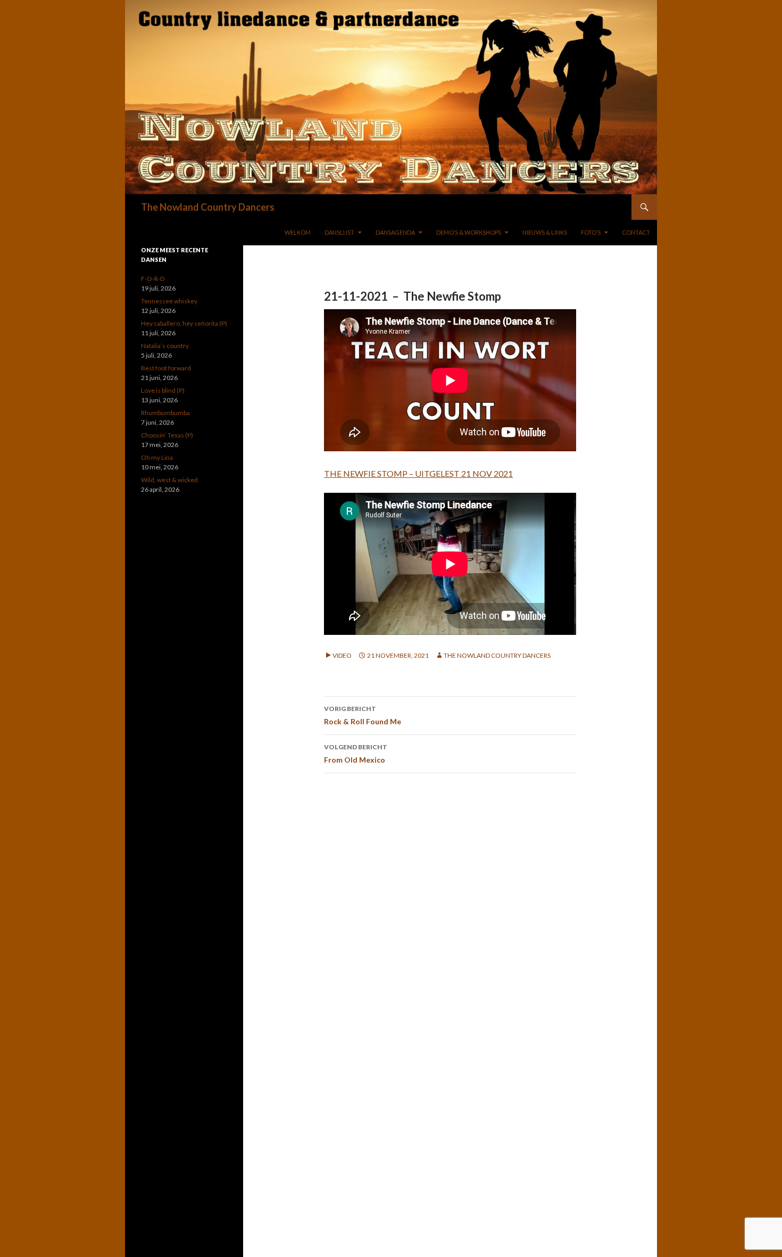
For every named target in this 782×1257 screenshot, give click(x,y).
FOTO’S (591, 232)
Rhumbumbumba (165, 413)
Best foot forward (166, 368)
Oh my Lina (157, 457)
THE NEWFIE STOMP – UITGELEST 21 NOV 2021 (418, 473)
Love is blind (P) (163, 390)
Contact (636, 232)
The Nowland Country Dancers (207, 207)
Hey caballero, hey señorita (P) (184, 323)
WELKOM (298, 232)
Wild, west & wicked (169, 480)
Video (342, 655)
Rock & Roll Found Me (362, 715)
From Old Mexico (355, 753)
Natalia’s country (165, 346)
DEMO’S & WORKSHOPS (468, 232)
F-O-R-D (152, 279)
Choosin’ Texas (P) (167, 435)
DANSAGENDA (395, 232)
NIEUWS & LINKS (544, 232)
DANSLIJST (339, 232)
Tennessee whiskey (169, 301)
